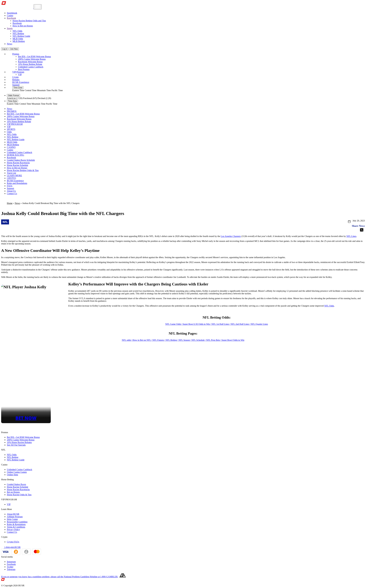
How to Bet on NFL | (142, 340)
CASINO (11, 147)
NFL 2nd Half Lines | (241, 324)
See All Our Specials (16, 445)
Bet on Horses (13, 492)
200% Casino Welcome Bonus (32, 59)
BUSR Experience (20, 82)
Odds (9, 132)
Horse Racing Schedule (17, 165)
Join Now (14, 49)
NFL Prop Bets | (213, 340)
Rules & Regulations (16, 524)
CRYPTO (11, 178)
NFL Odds (17, 31)
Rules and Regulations (17, 183)
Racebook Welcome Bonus (30, 61)
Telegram (11, 569)
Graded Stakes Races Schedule (21, 160)
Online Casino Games (17, 472)
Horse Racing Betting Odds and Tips (29, 20)
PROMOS (11, 111)
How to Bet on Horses (23, 26)
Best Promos (23, 69)
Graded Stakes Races (16, 484)
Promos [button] (15, 54)
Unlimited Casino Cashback (30, 67)
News (9, 44)
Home (9, 203)
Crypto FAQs (13, 542)
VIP (20, 74)
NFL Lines (351, 236)
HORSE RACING (15, 155)
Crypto (15, 77)
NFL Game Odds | (174, 324)
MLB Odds (18, 38)
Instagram (11, 561)
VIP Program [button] (18, 72)
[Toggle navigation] (38, 6)
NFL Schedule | (198, 340)
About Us (11, 191)
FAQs (9, 186)
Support (15, 85)
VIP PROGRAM (15, 124)
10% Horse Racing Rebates (19, 442)
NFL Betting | (172, 340)
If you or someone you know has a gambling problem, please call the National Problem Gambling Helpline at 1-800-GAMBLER (59, 576)
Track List (11, 173)
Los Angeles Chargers (231, 236)
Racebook (17, 23)
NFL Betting (18, 33)
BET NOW (25, 417)
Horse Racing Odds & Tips (19, 494)
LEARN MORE (14, 175)
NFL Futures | (159, 340)
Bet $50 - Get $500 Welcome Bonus (34, 56)
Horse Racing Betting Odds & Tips (23, 170)
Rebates (15, 79)
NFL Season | (185, 340)
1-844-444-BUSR (12, 547)
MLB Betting (19, 41)
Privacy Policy (13, 529)
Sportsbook (12, 13)
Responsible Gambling (17, 522)
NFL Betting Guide (21, 36)
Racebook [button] (11, 18)
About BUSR (13, 514)
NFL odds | (127, 340)
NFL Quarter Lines (259, 324)
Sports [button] (10, 28)
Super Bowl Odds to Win (232, 340)
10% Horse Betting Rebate (30, 64)
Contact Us (12, 193)
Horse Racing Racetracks (18, 162)
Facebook (11, 564)
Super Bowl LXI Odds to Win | (197, 324)
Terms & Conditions (16, 527)
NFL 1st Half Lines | (221, 324)
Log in (4, 49)
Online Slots (12, 474)
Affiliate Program (15, 516)
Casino (10, 15)
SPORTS (11, 129)
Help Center (12, 519)
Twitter (10, 567)
